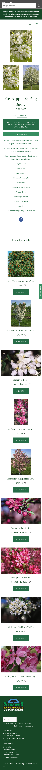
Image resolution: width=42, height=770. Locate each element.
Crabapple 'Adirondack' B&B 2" (21, 330)
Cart (36, 24)
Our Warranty (8, 723)
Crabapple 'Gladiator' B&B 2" (21, 429)
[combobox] (19, 5)
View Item (21, 292)
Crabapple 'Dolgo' (21, 380)
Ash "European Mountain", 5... (21, 281)
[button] (38, 5)
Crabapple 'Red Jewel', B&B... (21, 627)
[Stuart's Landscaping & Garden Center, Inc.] (21, 219)
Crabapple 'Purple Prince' (21, 577)
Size (14, 115)
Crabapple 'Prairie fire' (21, 528)
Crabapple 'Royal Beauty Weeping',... (21, 676)
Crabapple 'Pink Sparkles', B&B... (21, 478)
